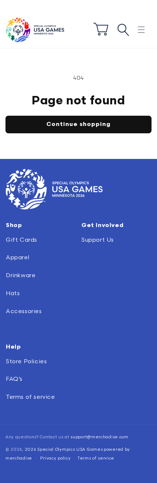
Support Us (97, 240)
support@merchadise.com (99, 437)
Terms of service (30, 397)
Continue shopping (78, 124)
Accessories (24, 311)
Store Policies (26, 361)
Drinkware (20, 275)
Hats (13, 293)
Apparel (17, 257)
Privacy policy (55, 458)
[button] (141, 30)
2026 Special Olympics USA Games (64, 449)
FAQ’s (14, 379)
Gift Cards (21, 240)
